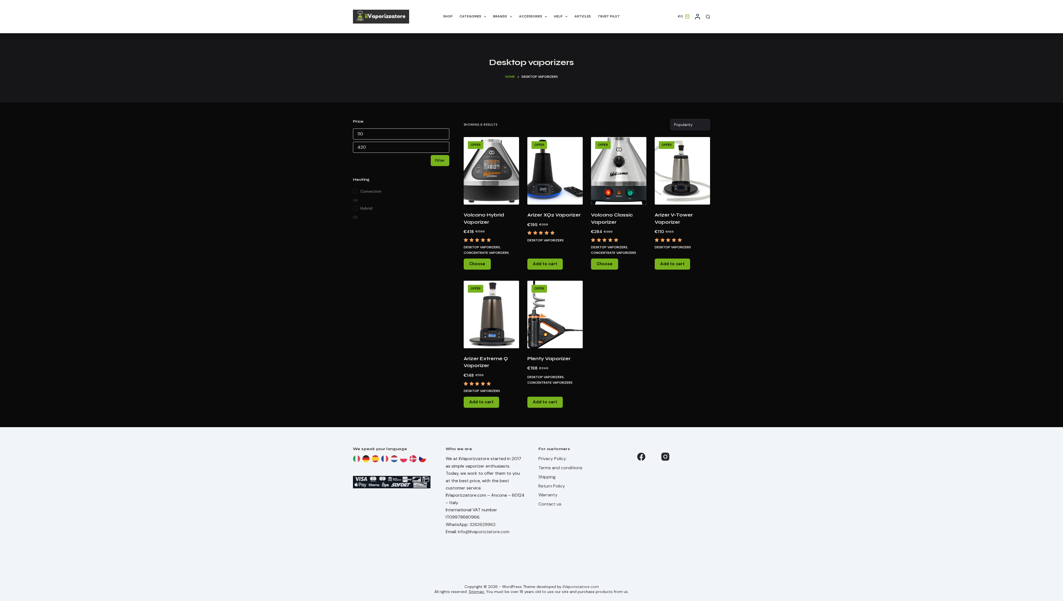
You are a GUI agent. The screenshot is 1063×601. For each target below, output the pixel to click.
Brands (500, 16)
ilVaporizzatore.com (581, 586)
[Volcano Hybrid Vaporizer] (491, 171)
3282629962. (482, 524)
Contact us (549, 504)
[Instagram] (666, 457)
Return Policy (551, 486)
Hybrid (366, 208)
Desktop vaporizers (545, 240)
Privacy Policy (552, 458)
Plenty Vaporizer (549, 359)
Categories (470, 16)
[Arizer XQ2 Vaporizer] (555, 171)
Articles (582, 16)
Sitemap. (477, 591)
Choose (477, 264)
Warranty (548, 495)
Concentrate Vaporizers (486, 253)
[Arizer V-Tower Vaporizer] (682, 171)
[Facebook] (641, 457)
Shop (448, 16)
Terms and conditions (560, 468)
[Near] (708, 17)
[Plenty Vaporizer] (555, 314)
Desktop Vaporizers (482, 247)
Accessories (530, 16)
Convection (370, 191)
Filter (440, 160)
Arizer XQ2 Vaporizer (554, 215)
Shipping (547, 477)
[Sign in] (697, 16)
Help (558, 16)
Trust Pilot (609, 16)
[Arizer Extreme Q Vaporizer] (491, 314)
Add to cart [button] (545, 264)
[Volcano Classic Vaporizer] (618, 171)
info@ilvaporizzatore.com (483, 532)
